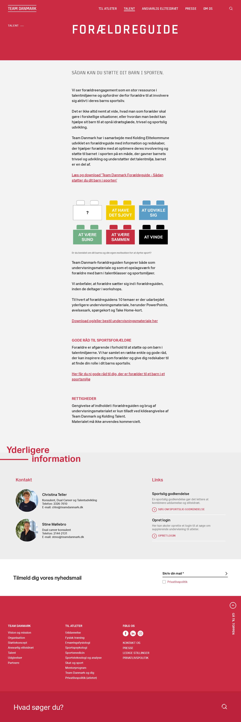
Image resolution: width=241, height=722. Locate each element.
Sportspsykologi (76, 647)
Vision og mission (19, 632)
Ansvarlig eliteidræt (21, 647)
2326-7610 (60, 503)
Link (133, 633)
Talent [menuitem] (129, 8)
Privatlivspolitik (177, 582)
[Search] (224, 706)
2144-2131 (60, 533)
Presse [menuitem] (190, 8)
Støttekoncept (17, 642)
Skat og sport (74, 663)
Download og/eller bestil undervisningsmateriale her (115, 320)
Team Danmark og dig (79, 672)
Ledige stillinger (136, 653)
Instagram (140, 633)
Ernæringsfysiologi (77, 642)
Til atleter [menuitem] (108, 8)
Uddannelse (73, 632)
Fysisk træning (75, 637)
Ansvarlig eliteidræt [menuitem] (160, 8)
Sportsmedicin (75, 652)
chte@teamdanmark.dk (67, 507)
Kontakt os (131, 643)
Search (231, 8)
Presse (128, 648)
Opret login (167, 535)
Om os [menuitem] (208, 8)
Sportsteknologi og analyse (83, 657)
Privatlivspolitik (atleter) (81, 678)
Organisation (16, 637)
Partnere (13, 663)
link (125, 633)
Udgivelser (15, 657)
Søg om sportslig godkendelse (181, 509)
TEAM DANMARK (22, 8)
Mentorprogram (75, 667)
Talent (13, 25)
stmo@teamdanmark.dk (68, 537)
